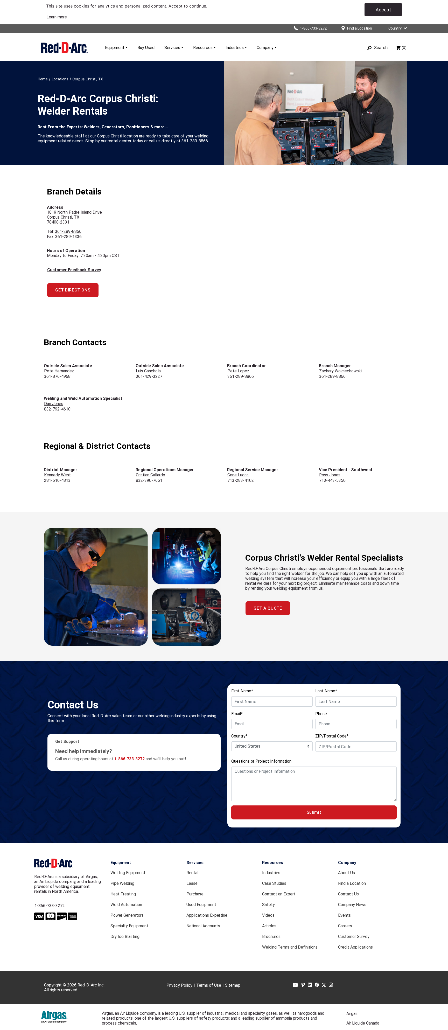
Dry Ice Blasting (124, 936)
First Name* (242, 690)
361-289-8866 (68, 231)
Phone (321, 713)
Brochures (271, 936)
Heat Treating (123, 894)
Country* (239, 736)
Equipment (114, 47)
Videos (268, 915)
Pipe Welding (122, 883)
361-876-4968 (57, 376)
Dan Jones (53, 403)
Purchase (195, 894)
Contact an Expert (279, 894)
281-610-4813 (57, 480)
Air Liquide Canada (362, 1023)
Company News (352, 904)
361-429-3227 (149, 376)
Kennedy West (57, 474)
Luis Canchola (148, 370)
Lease (192, 883)
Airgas (352, 1013)
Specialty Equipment (129, 925)
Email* (237, 713)
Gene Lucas (238, 474)
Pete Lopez (238, 370)
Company (265, 47)
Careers (345, 925)
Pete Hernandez (59, 370)
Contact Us (348, 894)
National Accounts (203, 925)
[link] (56, 17)
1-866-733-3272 (49, 905)
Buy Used (146, 47)
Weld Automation (126, 904)
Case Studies (274, 883)
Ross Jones (329, 474)
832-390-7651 (149, 480)
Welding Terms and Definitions (290, 947)
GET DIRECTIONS (72, 290)
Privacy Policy (179, 985)
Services (172, 47)
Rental (192, 872)
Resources (203, 47)
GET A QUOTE (268, 608)
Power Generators (127, 915)
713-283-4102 (240, 480)
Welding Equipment (127, 872)
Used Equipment (201, 904)
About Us (346, 872)
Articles (269, 925)
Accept (383, 9)
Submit (314, 812)
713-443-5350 (332, 480)
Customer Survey (353, 936)
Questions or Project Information (261, 761)
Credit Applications (355, 947)
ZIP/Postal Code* (331, 736)
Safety (268, 904)
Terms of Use (208, 985)
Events (344, 915)
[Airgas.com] (54, 1017)
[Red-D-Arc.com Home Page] (64, 47)
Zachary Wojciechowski (340, 370)
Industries (235, 47)
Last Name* (326, 690)
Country (395, 28)
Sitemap (232, 985)
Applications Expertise (206, 915)
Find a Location (352, 883)
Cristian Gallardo (150, 474)
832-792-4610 (57, 409)
